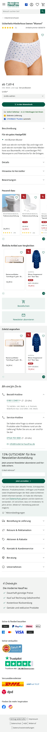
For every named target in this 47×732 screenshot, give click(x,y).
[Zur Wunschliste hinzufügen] (42, 35)
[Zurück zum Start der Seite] (44, 715)
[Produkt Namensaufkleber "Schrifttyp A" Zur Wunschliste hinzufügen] (21, 252)
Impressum (33, 719)
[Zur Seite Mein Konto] (32, 5)
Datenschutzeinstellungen (23, 728)
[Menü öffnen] (4, 4)
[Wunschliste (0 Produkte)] (37, 5)
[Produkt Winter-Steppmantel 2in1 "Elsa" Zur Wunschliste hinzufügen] (43, 252)
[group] (23, 54)
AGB (25, 723)
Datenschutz (15, 498)
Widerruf (32, 723)
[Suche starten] (42, 11)
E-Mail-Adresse (8, 470)
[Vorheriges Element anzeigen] (3, 238)
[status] (20, 11)
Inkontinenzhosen (11, 18)
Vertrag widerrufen (18, 719)
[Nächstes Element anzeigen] (43, 238)
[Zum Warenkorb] (43, 5)
